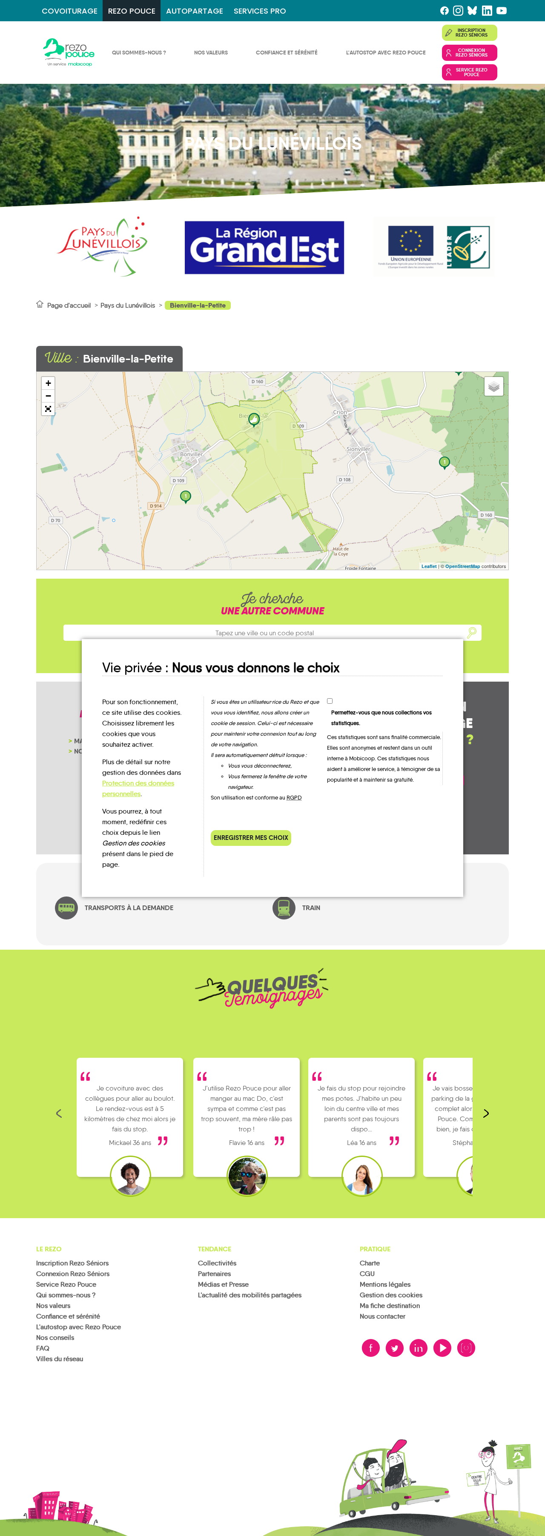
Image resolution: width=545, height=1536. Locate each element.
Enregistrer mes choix (251, 838)
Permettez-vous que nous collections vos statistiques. (381, 717)
